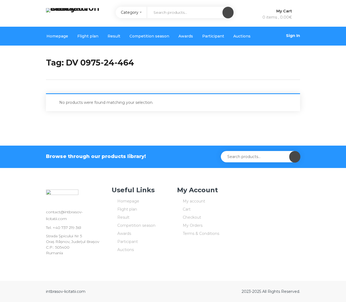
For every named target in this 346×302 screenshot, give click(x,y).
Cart (187, 209)
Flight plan (87, 36)
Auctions (242, 36)
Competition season (149, 36)
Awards (185, 36)
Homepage (57, 36)
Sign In (293, 35)
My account (194, 201)
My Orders (192, 225)
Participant (213, 36)
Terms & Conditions (201, 233)
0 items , (277, 17)
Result (114, 36)
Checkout (192, 217)
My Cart (284, 11)
